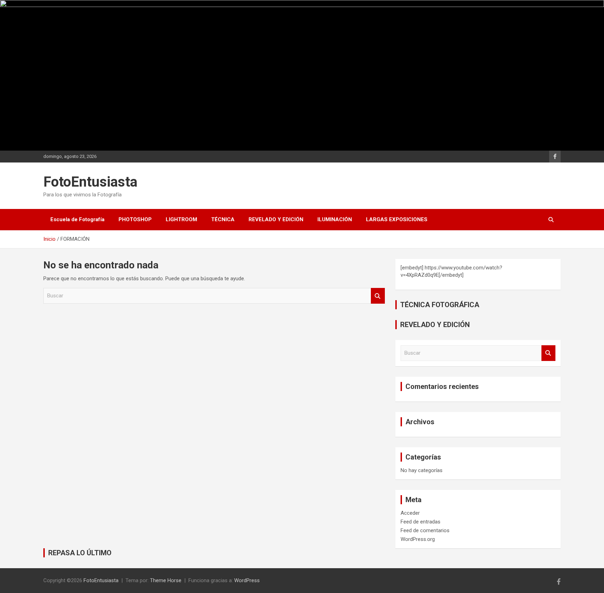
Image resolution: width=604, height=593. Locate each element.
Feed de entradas (420, 522)
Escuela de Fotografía (77, 219)
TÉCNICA (223, 219)
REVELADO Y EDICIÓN (276, 219)
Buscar (378, 296)
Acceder (410, 513)
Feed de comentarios (425, 530)
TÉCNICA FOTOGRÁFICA (439, 305)
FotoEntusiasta (90, 182)
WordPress (247, 580)
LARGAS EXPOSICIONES (396, 219)
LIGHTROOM (181, 219)
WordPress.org (418, 539)
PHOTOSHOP (135, 219)
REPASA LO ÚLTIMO (80, 553)
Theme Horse (165, 580)
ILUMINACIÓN (334, 219)
